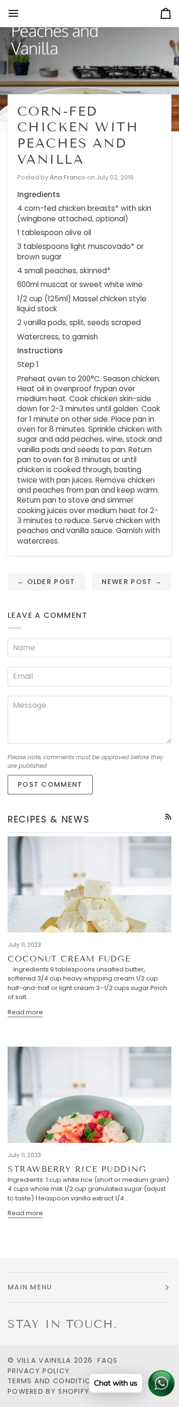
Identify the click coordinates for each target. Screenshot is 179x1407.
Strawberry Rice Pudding (77, 1169)
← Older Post (46, 581)
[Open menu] (22, 13)
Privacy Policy (39, 1371)
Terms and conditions (54, 1381)
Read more (25, 1012)
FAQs (107, 1360)
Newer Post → (132, 581)
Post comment (50, 784)
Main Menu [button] (30, 1287)
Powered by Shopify (48, 1391)
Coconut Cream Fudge (69, 959)
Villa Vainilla (44, 1360)
